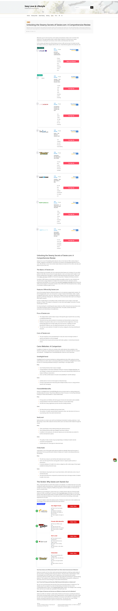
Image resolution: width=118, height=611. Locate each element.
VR (59, 15)
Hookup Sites (34, 15)
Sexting (47, 15)
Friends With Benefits (57, 521)
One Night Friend (56, 505)
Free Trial (73, 506)
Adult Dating (42, 15)
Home (28, 15)
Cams (52, 15)
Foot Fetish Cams (63, 493)
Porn (56, 15)
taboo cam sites (43, 277)
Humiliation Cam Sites (67, 282)
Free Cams (45, 323)
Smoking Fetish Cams (58, 587)
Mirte (29, 31)
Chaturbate (54, 552)
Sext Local (54, 535)
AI (61, 15)
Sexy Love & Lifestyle (35, 6)
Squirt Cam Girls (73, 369)
